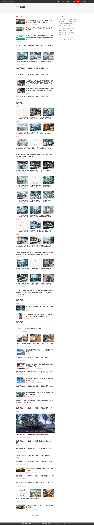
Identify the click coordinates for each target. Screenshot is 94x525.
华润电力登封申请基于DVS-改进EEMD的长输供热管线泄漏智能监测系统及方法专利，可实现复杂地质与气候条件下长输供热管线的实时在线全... (35, 292)
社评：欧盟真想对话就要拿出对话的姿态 (67, 28)
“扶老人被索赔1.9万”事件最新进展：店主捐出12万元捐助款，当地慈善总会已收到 (68, 19)
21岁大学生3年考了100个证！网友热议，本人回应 (68, 23)
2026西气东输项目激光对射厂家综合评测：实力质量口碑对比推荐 (34, 343)
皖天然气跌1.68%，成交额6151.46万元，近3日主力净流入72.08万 (34, 448)
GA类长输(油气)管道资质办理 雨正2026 (27, 498)
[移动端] (58, 1)
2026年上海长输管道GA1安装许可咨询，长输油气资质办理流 (33, 118)
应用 (7, 1)
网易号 (27, 24)
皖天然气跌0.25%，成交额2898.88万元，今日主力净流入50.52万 (34, 408)
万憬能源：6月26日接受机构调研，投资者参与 (29, 328)
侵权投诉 (72, 523)
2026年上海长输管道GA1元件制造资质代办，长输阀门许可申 (33, 201)
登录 (78, 1)
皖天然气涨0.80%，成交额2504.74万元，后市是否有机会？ (33, 68)
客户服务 (49, 523)
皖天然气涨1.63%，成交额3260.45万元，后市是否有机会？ (33, 74)
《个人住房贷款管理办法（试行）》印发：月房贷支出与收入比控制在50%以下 (68, 39)
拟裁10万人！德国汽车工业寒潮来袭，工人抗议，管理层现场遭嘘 (68, 32)
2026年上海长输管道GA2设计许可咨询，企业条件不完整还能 (33, 284)
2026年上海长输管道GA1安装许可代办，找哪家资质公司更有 (33, 216)
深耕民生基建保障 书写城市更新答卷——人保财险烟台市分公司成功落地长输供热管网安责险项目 (39, 37)
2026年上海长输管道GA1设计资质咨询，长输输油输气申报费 (33, 269)
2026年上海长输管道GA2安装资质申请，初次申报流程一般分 (33, 148)
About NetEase (33, 523)
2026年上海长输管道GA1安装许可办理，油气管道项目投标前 (33, 231)
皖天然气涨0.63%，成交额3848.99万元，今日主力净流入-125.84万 (35, 461)
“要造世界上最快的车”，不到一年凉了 (66, 25)
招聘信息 (46, 523)
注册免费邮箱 (83, 1)
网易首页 (4, 1)
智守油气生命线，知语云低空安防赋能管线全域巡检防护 (32, 434)
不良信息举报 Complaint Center (61, 523)
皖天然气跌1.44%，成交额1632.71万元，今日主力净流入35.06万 (34, 357)
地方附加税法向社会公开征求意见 (66, 30)
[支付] (71, 1)
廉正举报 (69, 523)
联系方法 (42, 523)
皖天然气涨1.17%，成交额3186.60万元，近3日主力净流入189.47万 (35, 372)
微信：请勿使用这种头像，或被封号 (66, 34)
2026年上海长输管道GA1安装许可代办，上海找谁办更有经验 (33, 171)
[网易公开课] (62, 1)
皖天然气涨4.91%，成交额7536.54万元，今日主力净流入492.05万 (34, 455)
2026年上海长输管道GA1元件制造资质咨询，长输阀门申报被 (33, 186)
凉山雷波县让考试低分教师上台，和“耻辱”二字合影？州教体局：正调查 (68, 21)
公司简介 (38, 523)
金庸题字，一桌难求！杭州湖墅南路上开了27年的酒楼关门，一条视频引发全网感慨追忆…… (68, 37)
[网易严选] (67, 1)
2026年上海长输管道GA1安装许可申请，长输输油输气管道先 (33, 133)
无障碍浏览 (12, 1)
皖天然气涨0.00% (21, 300)
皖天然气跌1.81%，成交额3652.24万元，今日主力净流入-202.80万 (35, 476)
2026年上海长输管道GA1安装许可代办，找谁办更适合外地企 (33, 61)
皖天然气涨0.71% (21, 322)
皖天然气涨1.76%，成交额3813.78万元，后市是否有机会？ (33, 96)
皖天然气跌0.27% (21, 103)
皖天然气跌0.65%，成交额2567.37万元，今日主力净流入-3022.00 (34, 386)
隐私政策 (53, 523)
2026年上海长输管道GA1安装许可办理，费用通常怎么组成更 (33, 246)
